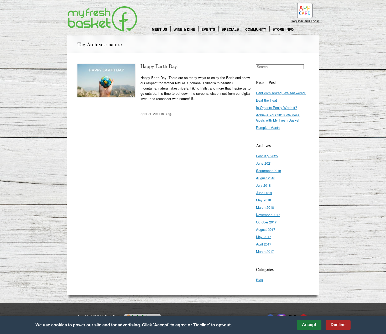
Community (255, 29)
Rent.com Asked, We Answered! (281, 92)
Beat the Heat (266, 100)
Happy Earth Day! (159, 66)
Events (208, 29)
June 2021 (264, 163)
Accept (309, 324)
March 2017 (265, 251)
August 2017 (265, 229)
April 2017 (263, 244)
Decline (338, 324)
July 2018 (263, 185)
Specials (230, 29)
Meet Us (159, 29)
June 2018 (264, 192)
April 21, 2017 (150, 113)
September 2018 (268, 170)
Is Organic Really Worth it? (276, 107)
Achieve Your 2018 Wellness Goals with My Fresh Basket (278, 117)
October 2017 (266, 222)
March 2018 (265, 207)
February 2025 (267, 155)
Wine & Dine (184, 29)
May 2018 (263, 199)
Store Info (283, 29)
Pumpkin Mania (268, 127)
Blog (168, 113)
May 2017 (263, 236)
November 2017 (268, 214)
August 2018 (265, 177)
